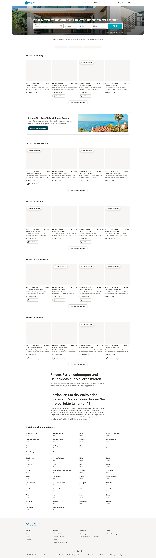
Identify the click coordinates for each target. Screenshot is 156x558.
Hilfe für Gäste (57, 534)
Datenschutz (94, 555)
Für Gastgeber (84, 534)
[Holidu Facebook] (81, 551)
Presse (55, 539)
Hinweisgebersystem (123, 555)
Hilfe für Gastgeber (58, 536)
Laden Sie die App (112, 534)
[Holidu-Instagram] (74, 551)
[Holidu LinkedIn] (78, 551)
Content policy (104, 555)
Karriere (28, 534)
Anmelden (112, 3)
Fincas (121, 32)
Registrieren (121, 3)
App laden (88, 3)
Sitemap (112, 555)
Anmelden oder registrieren (38, 128)
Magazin (28, 539)
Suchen (114, 26)
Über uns (28, 536)
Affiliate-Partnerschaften (60, 542)
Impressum (81, 555)
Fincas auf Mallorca (111, 32)
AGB (87, 555)
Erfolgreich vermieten (100, 3)
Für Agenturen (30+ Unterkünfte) (89, 536)
